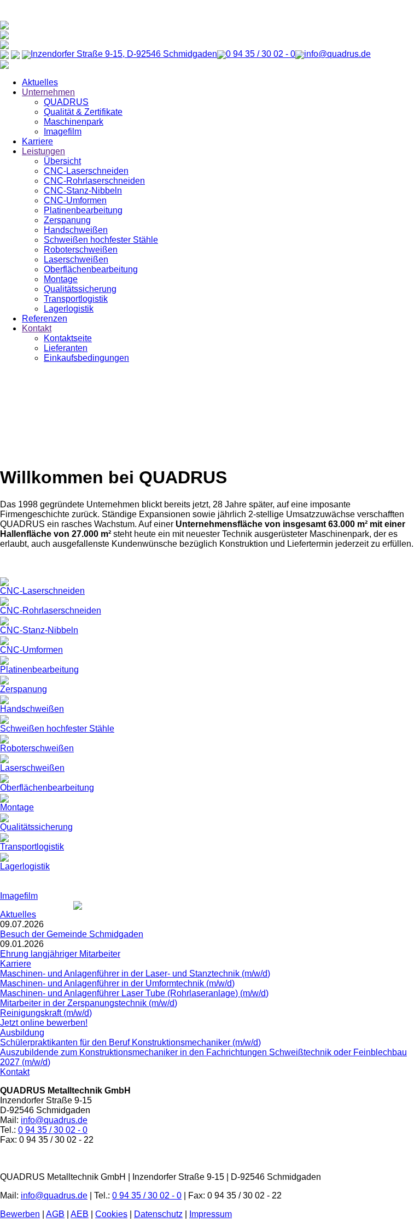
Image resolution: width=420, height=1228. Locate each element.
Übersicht (62, 161)
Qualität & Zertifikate (83, 111)
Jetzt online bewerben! (44, 1022)
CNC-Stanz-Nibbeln (83, 190)
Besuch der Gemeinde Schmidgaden (71, 934)
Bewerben (20, 1214)
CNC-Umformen (75, 200)
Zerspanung (67, 220)
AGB (55, 1214)
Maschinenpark (73, 121)
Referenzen (44, 318)
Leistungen (43, 151)
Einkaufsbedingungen (86, 357)
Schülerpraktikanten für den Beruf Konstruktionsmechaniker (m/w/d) (130, 1042)
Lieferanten (66, 348)
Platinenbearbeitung (83, 210)
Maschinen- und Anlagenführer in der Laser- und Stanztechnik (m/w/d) (135, 973)
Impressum (210, 1214)
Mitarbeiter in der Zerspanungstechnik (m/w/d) (88, 1003)
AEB (80, 1214)
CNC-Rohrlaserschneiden (94, 180)
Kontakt (36, 328)
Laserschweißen (76, 259)
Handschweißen (76, 230)
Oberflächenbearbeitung (91, 269)
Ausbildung (22, 1032)
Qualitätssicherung (80, 289)
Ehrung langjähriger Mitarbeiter (60, 953)
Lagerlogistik (69, 308)
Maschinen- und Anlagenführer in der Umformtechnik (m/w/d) (117, 983)
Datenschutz (158, 1214)
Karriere (37, 141)
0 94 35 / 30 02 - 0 (53, 1130)
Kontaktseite (68, 338)
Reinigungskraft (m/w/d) (46, 1013)
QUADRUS (66, 102)
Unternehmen (48, 92)
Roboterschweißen (81, 249)
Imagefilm (62, 131)
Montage (61, 279)
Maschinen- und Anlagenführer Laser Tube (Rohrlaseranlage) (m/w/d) (134, 993)
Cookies (111, 1214)
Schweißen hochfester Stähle (101, 239)
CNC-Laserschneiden (86, 171)
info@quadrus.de (54, 1120)
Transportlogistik (76, 298)
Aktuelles (40, 82)
